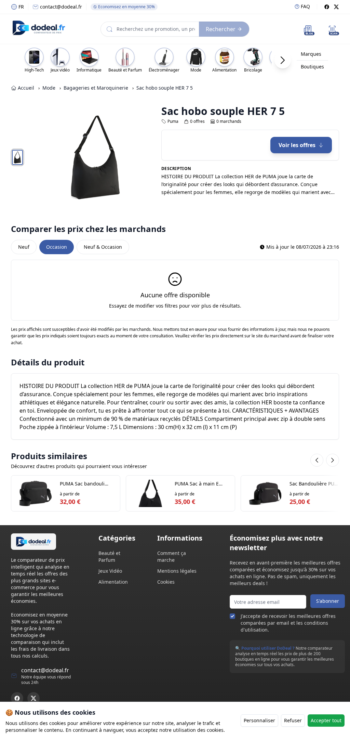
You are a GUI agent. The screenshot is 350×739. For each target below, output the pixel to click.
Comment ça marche (171, 556)
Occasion (56, 247)
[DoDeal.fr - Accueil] (38, 28)
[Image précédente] (52, 157)
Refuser (293, 720)
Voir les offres (297, 145)
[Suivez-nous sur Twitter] (33, 698)
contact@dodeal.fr (61, 6)
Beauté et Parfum (109, 556)
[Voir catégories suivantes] (282, 60)
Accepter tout (326, 720)
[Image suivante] (139, 157)
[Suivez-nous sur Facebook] (17, 698)
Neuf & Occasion (103, 247)
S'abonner (327, 601)
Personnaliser (259, 720)
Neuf (23, 247)
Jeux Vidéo (110, 571)
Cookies (166, 582)
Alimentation (113, 582)
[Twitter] (336, 7)
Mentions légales (177, 571)
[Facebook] (326, 7)
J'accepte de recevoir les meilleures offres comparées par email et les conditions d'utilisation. (288, 623)
